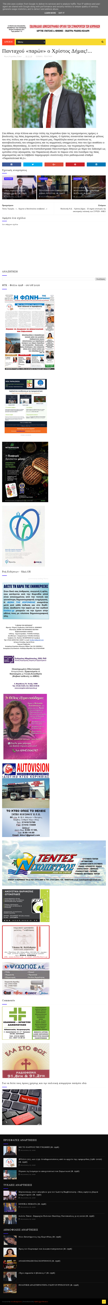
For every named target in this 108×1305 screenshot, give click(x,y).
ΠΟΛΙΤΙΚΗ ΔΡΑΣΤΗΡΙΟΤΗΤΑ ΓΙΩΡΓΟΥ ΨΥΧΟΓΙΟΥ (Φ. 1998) (49, 1285)
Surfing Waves (43, 579)
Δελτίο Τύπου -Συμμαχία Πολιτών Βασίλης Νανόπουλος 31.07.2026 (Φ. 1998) (56, 1216)
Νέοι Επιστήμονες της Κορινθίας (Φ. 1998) (40, 1237)
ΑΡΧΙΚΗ (8, 42)
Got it (61, 13)
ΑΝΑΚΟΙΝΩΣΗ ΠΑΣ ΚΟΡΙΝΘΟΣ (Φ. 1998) (39, 1261)
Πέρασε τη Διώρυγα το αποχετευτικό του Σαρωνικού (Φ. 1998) (49, 1171)
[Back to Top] (104, 1302)
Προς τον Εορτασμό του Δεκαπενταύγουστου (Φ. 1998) (45, 1249)
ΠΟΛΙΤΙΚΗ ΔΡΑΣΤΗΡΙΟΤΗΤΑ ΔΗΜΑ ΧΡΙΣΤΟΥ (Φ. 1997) (53, 192)
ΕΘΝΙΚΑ (39, 56)
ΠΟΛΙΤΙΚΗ (48, 56)
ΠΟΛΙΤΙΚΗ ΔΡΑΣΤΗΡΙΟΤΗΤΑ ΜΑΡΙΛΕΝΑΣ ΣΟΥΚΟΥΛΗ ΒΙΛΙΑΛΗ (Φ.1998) (88, 191)
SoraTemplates (16, 1302)
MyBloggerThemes (41, 1302)
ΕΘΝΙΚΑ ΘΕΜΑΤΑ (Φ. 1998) (32, 1204)
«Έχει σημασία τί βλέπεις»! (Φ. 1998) (37, 1273)
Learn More (50, 13)
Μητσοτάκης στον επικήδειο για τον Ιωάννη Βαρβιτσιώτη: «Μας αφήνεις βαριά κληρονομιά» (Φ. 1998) (18, 189)
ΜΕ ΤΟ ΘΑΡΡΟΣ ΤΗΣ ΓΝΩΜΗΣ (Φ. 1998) (39, 1147)
